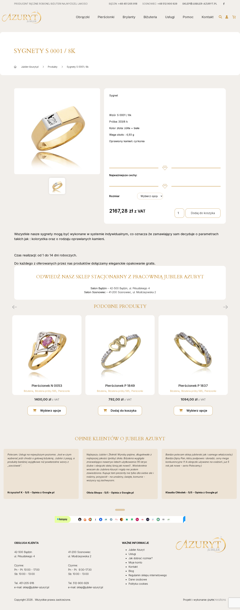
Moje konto (135, 562)
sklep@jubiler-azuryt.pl (199, 3)
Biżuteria (150, 17)
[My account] (226, 17)
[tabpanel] (41, 474)
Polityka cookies (138, 583)
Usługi (170, 17)
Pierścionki (106, 17)
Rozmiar (114, 196)
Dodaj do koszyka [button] (123, 410)
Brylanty (129, 17)
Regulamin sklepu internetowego (147, 575)
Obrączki (82, 17)
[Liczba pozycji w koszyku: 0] (234, 17)
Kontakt (208, 17)
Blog (131, 571)
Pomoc (188, 17)
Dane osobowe (137, 579)
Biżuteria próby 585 (45, 391)
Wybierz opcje (50, 410)
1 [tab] (120, 510)
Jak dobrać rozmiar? (140, 558)
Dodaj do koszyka (203, 213)
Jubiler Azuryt (136, 549)
